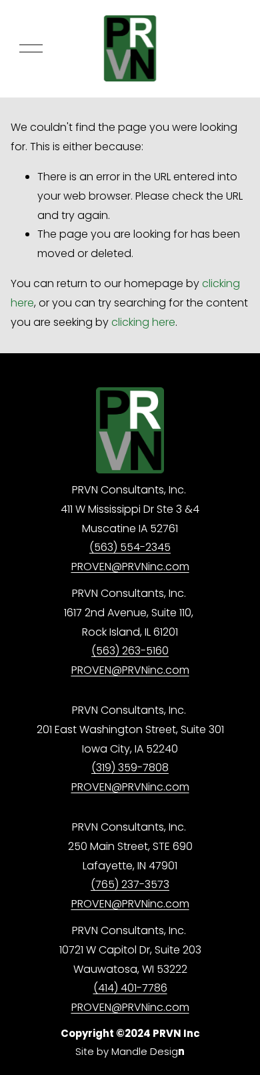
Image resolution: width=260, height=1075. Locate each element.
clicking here (143, 322)
